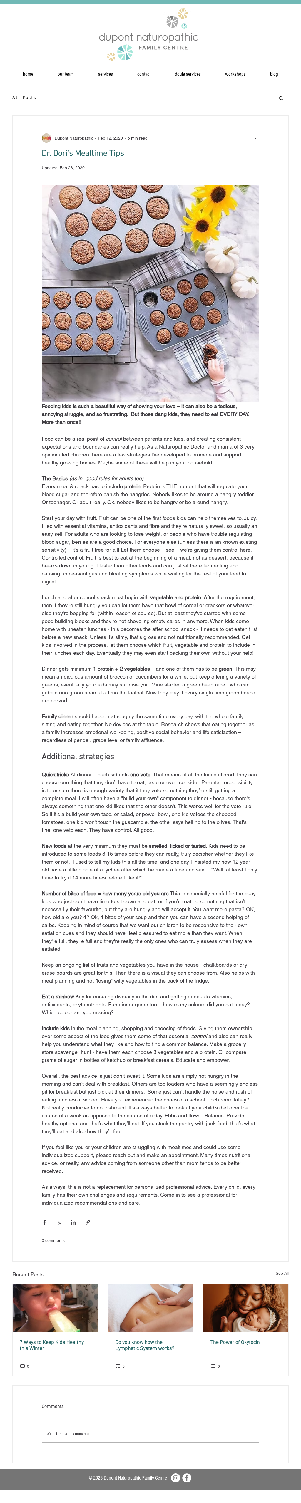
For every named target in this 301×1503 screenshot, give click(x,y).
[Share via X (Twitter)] (59, 1222)
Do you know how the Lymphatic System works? (144, 1345)
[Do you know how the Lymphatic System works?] (150, 1308)
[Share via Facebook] (44, 1222)
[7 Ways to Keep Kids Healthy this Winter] (55, 1308)
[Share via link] (88, 1222)
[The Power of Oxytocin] (245, 1308)
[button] (281, 97)
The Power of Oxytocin (235, 1342)
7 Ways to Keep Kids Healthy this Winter (52, 1345)
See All (282, 1273)
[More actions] (255, 138)
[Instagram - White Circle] (175, 1477)
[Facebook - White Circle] (186, 1477)
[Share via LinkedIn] (73, 1222)
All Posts (24, 97)
